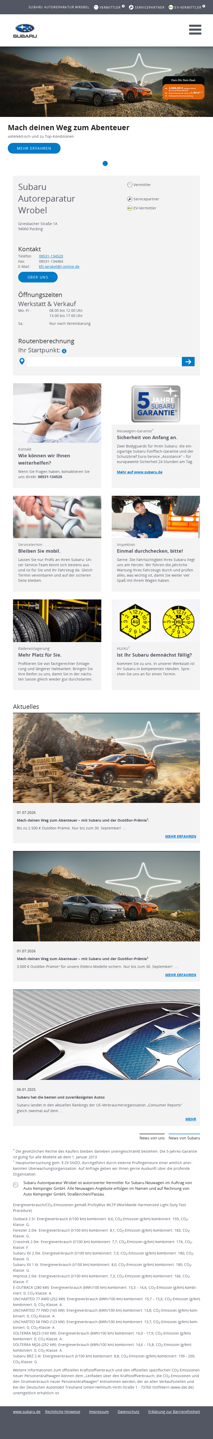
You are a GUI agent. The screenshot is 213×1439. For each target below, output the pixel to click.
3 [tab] (115, 163)
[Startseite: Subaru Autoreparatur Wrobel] (25, 30)
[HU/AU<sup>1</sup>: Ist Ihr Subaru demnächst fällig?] (156, 620)
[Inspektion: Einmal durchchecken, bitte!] (156, 517)
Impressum (99, 1411)
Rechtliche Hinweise (62, 1411)
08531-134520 (51, 256)
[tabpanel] (106, 107)
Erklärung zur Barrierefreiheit (174, 1411)
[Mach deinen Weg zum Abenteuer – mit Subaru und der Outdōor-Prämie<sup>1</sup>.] (106, 758)
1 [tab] (94, 163)
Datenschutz (128, 1411)
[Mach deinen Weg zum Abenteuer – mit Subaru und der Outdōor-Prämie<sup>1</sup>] (106, 896)
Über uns (38, 277)
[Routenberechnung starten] (188, 361)
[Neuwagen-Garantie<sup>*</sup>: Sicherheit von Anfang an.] (156, 404)
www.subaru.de (27, 1411)
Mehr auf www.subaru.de (139, 472)
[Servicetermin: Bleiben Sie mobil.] (57, 517)
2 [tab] (105, 163)
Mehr (190, 1119)
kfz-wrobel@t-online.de (59, 266)
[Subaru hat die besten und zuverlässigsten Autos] (106, 1035)
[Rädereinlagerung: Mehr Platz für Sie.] (57, 620)
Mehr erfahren (34, 148)
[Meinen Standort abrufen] (21, 361)
